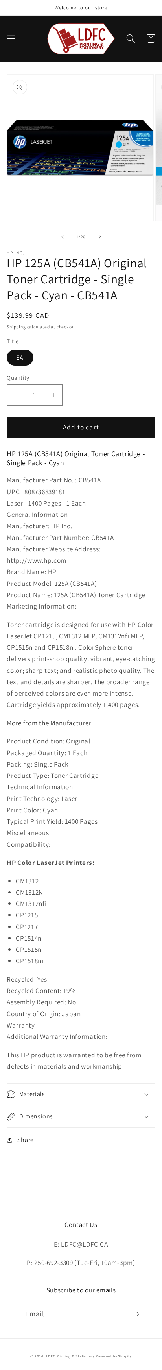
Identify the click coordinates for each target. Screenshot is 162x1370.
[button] (11, 39)
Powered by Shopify (114, 1356)
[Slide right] (99, 236)
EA (20, 357)
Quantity (18, 377)
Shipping (16, 327)
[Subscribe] (136, 1314)
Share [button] (25, 1140)
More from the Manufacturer (49, 722)
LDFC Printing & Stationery (70, 1356)
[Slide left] (62, 236)
